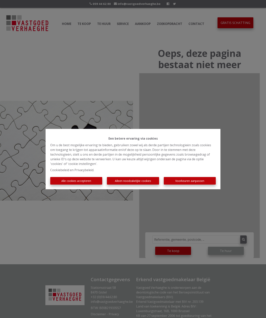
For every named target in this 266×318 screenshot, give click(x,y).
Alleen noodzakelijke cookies (133, 181)
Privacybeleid (83, 170)
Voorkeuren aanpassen (189, 181)
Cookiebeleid (59, 170)
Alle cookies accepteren (76, 181)
